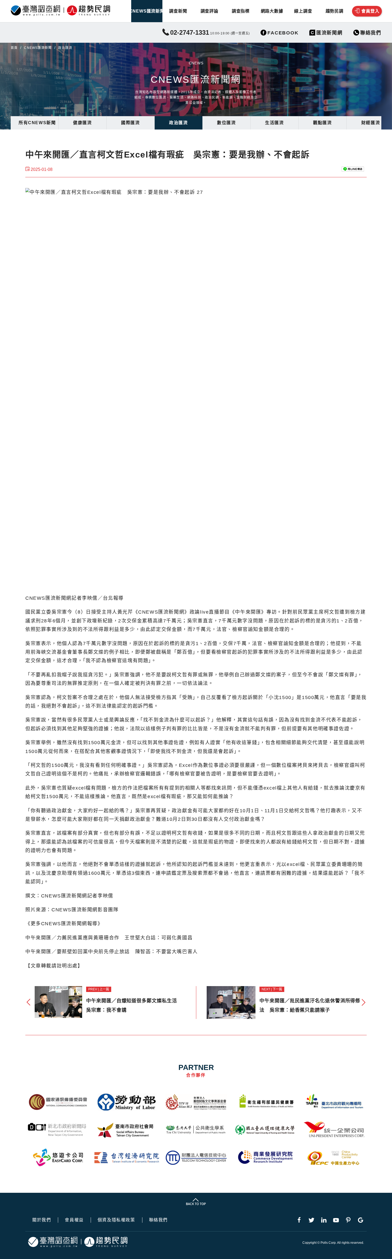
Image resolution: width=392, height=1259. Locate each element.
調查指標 (241, 11)
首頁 (14, 47)
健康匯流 (82, 122)
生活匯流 (274, 122)
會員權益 (74, 1220)
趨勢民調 (334, 11)
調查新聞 (178, 11)
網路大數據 (272, 11)
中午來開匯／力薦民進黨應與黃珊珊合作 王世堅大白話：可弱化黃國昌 (109, 937)
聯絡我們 (158, 1220)
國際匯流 (130, 122)
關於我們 (41, 1220)
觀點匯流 (322, 122)
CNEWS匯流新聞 (146, 11)
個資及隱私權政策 (116, 1220)
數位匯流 (226, 122)
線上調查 (303, 11)
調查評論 (209, 11)
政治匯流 (178, 122)
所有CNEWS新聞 (37, 122)
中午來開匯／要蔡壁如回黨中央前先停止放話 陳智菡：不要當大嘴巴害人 (111, 951)
